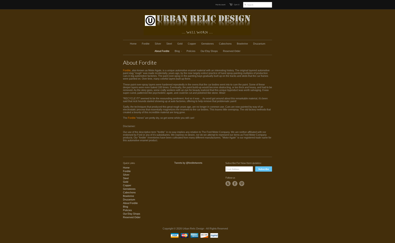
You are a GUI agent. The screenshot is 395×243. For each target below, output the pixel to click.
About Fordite (130, 203)
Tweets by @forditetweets (188, 163)
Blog (125, 206)
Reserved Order (131, 217)
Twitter (228, 183)
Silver (126, 174)
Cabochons (129, 192)
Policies (127, 210)
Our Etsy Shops (131, 213)
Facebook (234, 183)
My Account (220, 4)
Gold (125, 182)
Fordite (127, 70)
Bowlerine (128, 196)
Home (126, 167)
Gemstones (129, 189)
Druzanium (129, 199)
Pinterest (241, 183)
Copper (127, 185)
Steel (126, 178)
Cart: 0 (236, 4)
